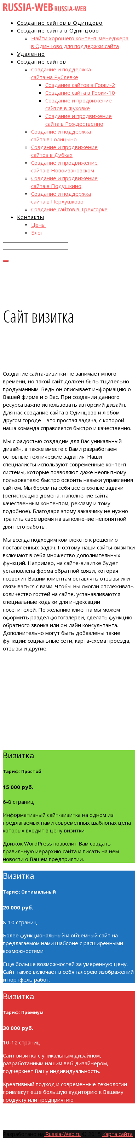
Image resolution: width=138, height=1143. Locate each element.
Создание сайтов (41, 61)
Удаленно (31, 53)
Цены (38, 224)
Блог (37, 232)
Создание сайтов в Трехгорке (69, 209)
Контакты (30, 216)
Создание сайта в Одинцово (58, 30)
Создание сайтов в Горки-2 (80, 84)
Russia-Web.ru (62, 1133)
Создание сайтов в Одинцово (60, 22)
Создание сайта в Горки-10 (80, 92)
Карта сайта (117, 1133)
